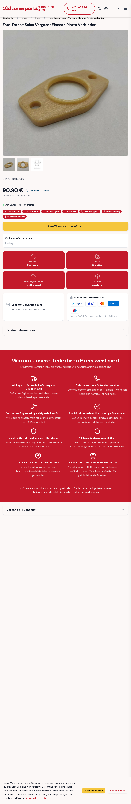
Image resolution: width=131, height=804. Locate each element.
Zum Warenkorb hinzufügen (65, 226)
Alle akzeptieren (93, 790)
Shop (24, 17)
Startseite (8, 17)
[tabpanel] (65, 93)
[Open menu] (125, 8)
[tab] (9, 164)
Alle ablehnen (117, 790)
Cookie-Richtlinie (36, 798)
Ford (37, 17)
